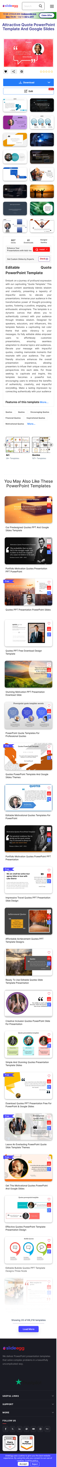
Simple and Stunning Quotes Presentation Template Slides (27, 1064)
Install (42, 249)
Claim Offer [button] (46, 15)
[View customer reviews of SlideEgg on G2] (26, 1429)
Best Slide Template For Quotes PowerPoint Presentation (28, 1310)
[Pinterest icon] (21, 71)
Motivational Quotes (15, 424)
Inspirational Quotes (36, 418)
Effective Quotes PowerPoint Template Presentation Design (25, 1228)
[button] (49, 500)
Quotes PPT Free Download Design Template (24, 652)
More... (31, 423)
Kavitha (44, 242)
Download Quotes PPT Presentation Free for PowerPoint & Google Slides (28, 1105)
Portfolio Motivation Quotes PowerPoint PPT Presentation (28, 858)
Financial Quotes (13, 418)
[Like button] (5, 71)
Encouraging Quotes (40, 412)
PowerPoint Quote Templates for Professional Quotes (22, 734)
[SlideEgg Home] (28, 1348)
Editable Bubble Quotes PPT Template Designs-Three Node (25, 1269)
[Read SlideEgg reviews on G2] (10, 1429)
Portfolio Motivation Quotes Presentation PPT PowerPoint (26, 570)
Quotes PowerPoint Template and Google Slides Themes (27, 776)
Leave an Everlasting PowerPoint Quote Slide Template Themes (26, 1146)
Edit (41, 90)
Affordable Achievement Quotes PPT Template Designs (25, 940)
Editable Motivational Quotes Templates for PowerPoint (28, 817)
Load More (28, 1329)
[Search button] (40, 6)
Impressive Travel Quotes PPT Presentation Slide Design (28, 899)
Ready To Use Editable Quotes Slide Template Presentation (24, 981)
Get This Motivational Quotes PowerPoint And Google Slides (27, 1187)
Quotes (9, 412)
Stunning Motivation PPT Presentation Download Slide (25, 693)
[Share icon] (14, 71)
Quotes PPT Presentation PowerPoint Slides (28, 609)
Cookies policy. (30, 1460)
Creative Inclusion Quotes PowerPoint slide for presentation (28, 1022)
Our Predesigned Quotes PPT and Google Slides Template (27, 529)
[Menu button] (52, 6)
